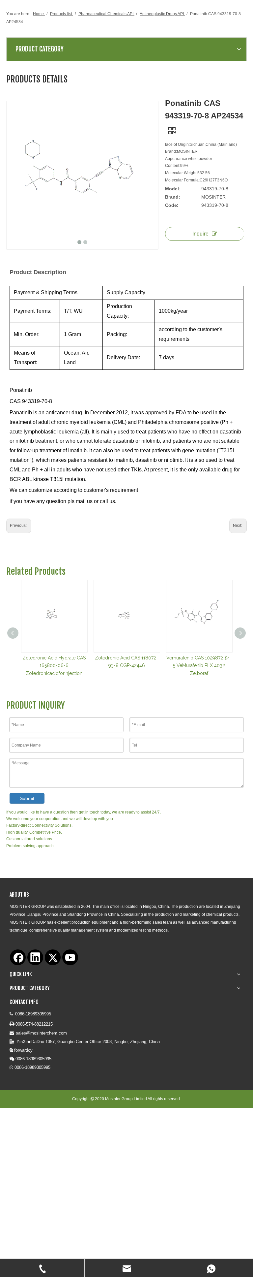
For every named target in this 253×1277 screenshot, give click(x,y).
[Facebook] (18, 957)
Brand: (172, 197)
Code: (172, 205)
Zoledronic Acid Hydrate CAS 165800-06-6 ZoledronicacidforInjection (54, 665)
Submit (27, 798)
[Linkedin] (35, 957)
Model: (173, 188)
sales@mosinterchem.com (41, 1033)
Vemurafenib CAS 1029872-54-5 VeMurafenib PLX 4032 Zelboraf (199, 665)
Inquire (200, 234)
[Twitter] (53, 957)
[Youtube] (70, 957)
